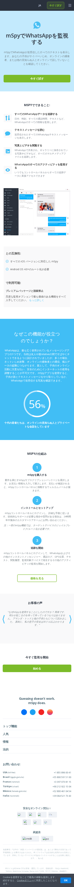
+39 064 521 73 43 (62, 795)
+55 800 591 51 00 (62, 777)
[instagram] (50, 712)
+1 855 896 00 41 (62, 772)
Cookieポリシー (25, 880)
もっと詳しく (36, 300)
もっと (40, 858)
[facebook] (24, 712)
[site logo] (9, 5)
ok (66, 880)
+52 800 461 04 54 (62, 791)
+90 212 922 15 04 (62, 786)
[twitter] (33, 712)
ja (39, 5)
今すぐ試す (55, 5)
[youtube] (41, 712)
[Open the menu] (70, 5)
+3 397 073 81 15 (62, 781)
